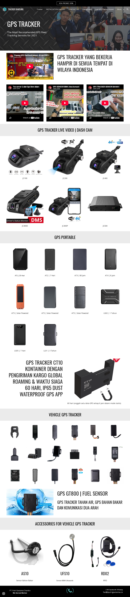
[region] (65, 3)
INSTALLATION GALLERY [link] (55, 9)
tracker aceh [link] (87, 9)
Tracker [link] (40, 9)
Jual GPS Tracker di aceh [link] (104, 9)
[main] (30, 24)
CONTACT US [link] (74, 9)
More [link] (119, 9)
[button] (127, 9)
